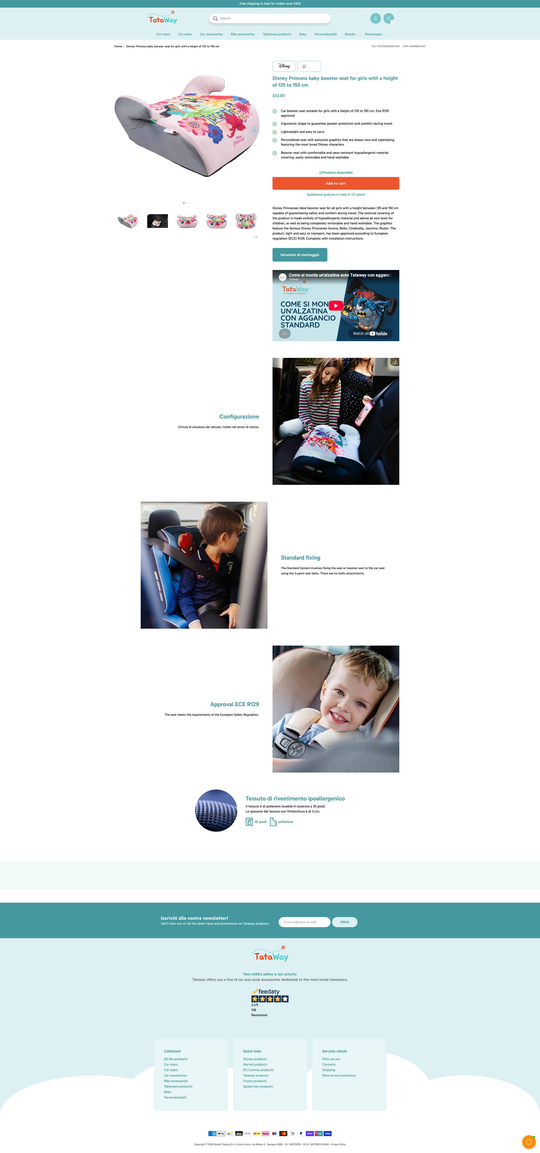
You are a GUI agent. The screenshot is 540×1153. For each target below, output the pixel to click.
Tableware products (178, 1087)
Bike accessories (176, 1081)
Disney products (255, 1059)
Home (118, 46)
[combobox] (274, 18)
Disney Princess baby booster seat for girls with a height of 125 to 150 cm (172, 46)
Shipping (328, 1070)
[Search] (216, 18)
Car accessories (175, 1076)
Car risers (171, 1065)
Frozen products (255, 1081)
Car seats (171, 1070)
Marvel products (255, 1065)
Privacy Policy (338, 1144)
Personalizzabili (175, 1098)
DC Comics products (258, 1070)
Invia (344, 922)
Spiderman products (258, 1087)
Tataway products (256, 1076)
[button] (351, 34)
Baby (167, 1092)
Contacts (329, 1065)
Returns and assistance (339, 1076)
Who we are (331, 1059)
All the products (176, 1059)
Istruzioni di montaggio (300, 254)
